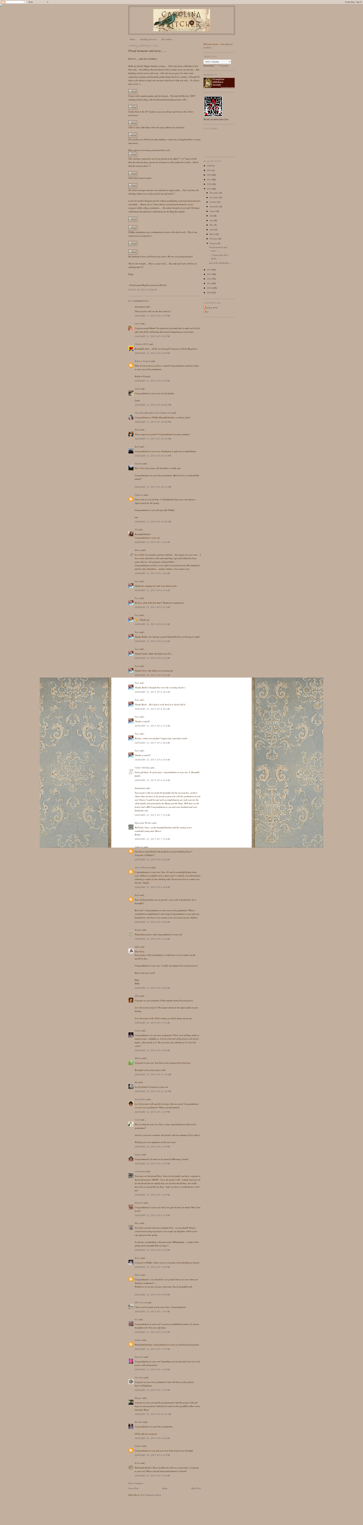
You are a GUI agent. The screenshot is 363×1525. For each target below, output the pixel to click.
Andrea (138, 1339)
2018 (209, 174)
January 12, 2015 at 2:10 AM (152, 573)
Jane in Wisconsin (143, 867)
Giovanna (139, 1377)
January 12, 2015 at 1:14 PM (152, 1111)
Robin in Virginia (142, 360)
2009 (209, 292)
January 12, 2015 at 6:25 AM (152, 674)
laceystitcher (140, 1099)
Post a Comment (135, 1483)
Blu (136, 1082)
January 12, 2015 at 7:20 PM (152, 1266)
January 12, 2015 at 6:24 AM (152, 657)
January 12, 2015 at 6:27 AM (152, 725)
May (212, 224)
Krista (137, 1462)
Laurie (138, 1030)
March (213, 234)
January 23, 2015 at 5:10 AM (152, 1475)
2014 (209, 269)
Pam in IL (139, 1356)
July (212, 215)
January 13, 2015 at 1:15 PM (152, 1348)
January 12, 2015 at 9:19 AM (152, 938)
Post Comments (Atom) (151, 1494)
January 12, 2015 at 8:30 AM (152, 859)
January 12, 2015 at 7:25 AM (152, 838)
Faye (137, 581)
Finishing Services (148, 39)
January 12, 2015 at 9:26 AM (152, 987)
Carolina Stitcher (182, 19)
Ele (136, 529)
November (214, 197)
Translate (224, 65)
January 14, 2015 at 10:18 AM (153, 1413)
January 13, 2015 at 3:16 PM (152, 1389)
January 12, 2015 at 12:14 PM (153, 1091)
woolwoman (140, 1171)
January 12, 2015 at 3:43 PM (152, 1194)
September (215, 206)
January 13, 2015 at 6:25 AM (152, 1331)
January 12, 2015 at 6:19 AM (152, 590)
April (212, 229)
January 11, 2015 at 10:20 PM (153, 421)
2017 (209, 179)
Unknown (139, 494)
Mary (137, 1223)
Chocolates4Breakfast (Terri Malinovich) (153, 412)
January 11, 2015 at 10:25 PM (153, 438)
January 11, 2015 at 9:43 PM (152, 380)
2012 (209, 278)
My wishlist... (167, 39)
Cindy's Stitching (142, 767)
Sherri (137, 1274)
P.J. (136, 1319)
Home (132, 39)
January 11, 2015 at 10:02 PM (153, 404)
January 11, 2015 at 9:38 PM (152, 353)
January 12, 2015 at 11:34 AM (153, 1074)
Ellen (137, 995)
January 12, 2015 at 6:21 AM (152, 607)
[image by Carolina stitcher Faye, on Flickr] (132, 91)
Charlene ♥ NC (141, 343)
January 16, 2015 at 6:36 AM (152, 1438)
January (214, 243)
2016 (209, 183)
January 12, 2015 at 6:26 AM (152, 691)
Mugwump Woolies (143, 822)
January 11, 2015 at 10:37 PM (153, 455)
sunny (137, 323)
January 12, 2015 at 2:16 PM (152, 1146)
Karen (137, 1257)
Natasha (139, 463)
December (214, 192)
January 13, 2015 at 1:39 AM (152, 1311)
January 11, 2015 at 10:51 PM (153, 486)
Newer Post (133, 1488)
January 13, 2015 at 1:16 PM (152, 1369)
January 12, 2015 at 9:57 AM (152, 1022)
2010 (209, 287)
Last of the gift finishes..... (220, 262)
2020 (209, 165)
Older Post (196, 1488)
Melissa (138, 1058)
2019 (209, 170)
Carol (137, 1119)
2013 (209, 274)
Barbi (137, 429)
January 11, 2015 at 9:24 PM (152, 336)
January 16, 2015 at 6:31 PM (152, 1454)
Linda (137, 388)
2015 (209, 188)
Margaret (139, 1202)
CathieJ (138, 1445)
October (213, 201)
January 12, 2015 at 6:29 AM (152, 759)
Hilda (137, 946)
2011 (209, 283)
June (212, 220)
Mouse (138, 549)
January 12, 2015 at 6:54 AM (152, 780)
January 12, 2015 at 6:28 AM (152, 742)
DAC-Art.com (141, 1302)
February (214, 238)
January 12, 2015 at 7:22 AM (152, 814)
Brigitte (138, 929)
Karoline (139, 1421)
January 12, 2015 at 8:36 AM (152, 887)
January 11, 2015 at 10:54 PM (153, 521)
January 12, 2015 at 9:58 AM (152, 1050)
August (213, 211)
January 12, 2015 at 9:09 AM (152, 921)
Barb (137, 446)
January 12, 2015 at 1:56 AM (152, 542)
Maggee (138, 1397)
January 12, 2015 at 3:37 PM (152, 1163)
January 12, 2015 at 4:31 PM (152, 1215)
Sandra (138, 1154)
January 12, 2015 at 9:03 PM (152, 1294)
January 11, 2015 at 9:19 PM (152, 315)
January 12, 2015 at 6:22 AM (152, 641)
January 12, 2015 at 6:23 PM (152, 1249)
